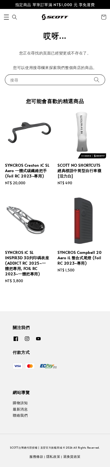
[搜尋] (97, 80)
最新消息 (20, 409)
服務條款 (36, 456)
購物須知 (20, 402)
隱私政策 (53, 456)
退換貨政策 (72, 456)
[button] (6, 17)
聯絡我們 (20, 415)
